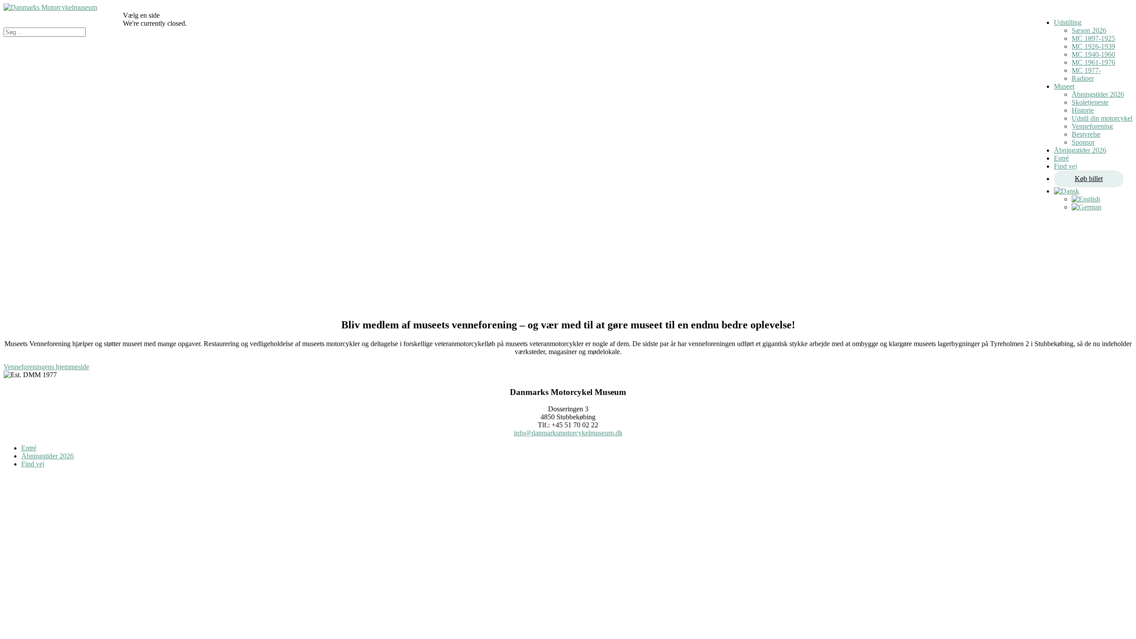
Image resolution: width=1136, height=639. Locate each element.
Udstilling (1067, 22)
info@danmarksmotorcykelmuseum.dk (568, 433)
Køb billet (1089, 178)
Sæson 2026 (1089, 30)
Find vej (1065, 166)
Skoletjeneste (1090, 102)
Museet (1064, 86)
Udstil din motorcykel (1102, 118)
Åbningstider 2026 (1098, 94)
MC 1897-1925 (1093, 38)
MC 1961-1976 (1093, 62)
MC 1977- (1086, 70)
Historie (1083, 110)
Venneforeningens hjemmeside (46, 367)
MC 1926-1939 (1093, 46)
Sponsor (1083, 142)
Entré (1061, 158)
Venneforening (1092, 126)
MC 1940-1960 (1093, 54)
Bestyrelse (1086, 134)
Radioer (1083, 78)
